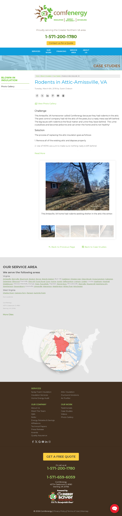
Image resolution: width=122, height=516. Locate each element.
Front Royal (40, 281)
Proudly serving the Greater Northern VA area (61, 30)
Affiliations (35, 423)
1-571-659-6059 (61, 477)
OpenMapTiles (59, 370)
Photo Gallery (7, 86)
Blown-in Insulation (9, 79)
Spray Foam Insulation (41, 392)
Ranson (30, 293)
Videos (64, 414)
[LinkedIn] (46, 441)
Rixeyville (82, 284)
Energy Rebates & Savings (43, 420)
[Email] (58, 96)
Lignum (77, 281)
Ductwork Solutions (70, 395)
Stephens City (101, 284)
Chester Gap (76, 279)
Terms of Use (73, 511)
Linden (84, 281)
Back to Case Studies (95, 247)
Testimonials (66, 408)
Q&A (33, 414)
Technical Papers (39, 426)
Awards (34, 432)
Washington (58, 286)
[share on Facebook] (37, 96)
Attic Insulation (67, 392)
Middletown (8, 284)
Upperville (38, 286)
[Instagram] (49, 441)
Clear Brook (87, 279)
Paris (37, 284)
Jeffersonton (68, 281)
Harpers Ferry (20, 293)
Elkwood (16, 281)
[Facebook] (32, 441)
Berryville (15, 279)
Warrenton (47, 286)
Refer (33, 417)
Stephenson (8, 286)
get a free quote (61, 456)
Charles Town (8, 293)
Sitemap (84, 511)
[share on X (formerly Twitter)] (42, 96)
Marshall (106, 281)
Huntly (59, 281)
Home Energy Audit (40, 398)
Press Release (37, 429)
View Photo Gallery (47, 103)
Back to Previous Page (63, 247)
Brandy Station (48, 279)
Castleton (66, 279)
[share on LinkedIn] (47, 96)
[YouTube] (42, 441)
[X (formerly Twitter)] (36, 441)
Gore (48, 281)
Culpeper (109, 279)
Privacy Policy (59, 511)
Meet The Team (38, 411)
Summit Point (40, 293)
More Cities (8, 314)
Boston (32, 279)
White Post (68, 286)
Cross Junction (98, 279)
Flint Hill (31, 281)
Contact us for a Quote (61, 43)
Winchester (78, 286)
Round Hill (91, 284)
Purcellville (44, 284)
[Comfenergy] (61, 13)
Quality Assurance (39, 435)
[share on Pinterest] (53, 96)
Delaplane (7, 281)
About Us (35, 408)
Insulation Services (39, 395)
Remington (62, 284)
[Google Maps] (39, 441)
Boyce (38, 279)
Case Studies (66, 411)
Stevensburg (19, 286)
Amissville (7, 279)
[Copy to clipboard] (63, 96)
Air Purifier (65, 398)
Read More (40, 153)
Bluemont (24, 279)
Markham (98, 281)
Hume (53, 281)
